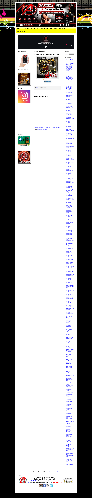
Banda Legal (68, 223)
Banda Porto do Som (69, 282)
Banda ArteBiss (68, 113)
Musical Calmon (69, 389)
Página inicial (47, 127)
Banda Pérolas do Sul (70, 274)
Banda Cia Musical (69, 137)
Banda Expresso (69, 195)
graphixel (49, 471)
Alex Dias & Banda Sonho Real (69, 61)
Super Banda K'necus (70, 448)
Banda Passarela (69, 267)
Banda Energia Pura (69, 172)
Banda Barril (68, 120)
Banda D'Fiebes (69, 149)
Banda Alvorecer (69, 106)
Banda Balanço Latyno (70, 118)
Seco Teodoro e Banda (70, 443)
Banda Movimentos (69, 248)
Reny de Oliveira (69, 436)
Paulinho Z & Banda (69, 427)
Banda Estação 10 (69, 178)
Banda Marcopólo (69, 231)
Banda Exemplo (69, 192)
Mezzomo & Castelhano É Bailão (69, 382)
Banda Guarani (68, 208)
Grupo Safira (68, 371)
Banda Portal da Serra (70, 279)
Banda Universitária (69, 337)
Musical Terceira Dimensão (69, 410)
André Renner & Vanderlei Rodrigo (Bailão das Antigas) (69, 87)
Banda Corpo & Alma (69, 144)
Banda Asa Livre (69, 114)
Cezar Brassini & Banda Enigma (69, 351)
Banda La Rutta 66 (69, 222)
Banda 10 (67, 91)
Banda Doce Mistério (69, 162)
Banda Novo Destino (69, 258)
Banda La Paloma (69, 220)
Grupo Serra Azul (69, 372)
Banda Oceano (68, 260)
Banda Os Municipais (70, 266)
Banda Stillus (68, 323)
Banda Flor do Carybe (70, 201)
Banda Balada (68, 117)
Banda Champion (69, 133)
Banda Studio (68, 325)
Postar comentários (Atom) (42, 129)
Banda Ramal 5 (69, 291)
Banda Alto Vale (69, 104)
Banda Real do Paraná (70, 294)
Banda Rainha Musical (70, 290)
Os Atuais (67, 425)
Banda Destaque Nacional (69, 154)
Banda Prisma (68, 283)
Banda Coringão (69, 143)
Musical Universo (69, 414)
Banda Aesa (68, 96)
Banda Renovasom (69, 298)
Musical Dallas (68, 390)
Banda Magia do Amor (70, 230)
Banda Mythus (68, 251)
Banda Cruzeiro (69, 147)
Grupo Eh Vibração (69, 359)
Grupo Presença (69, 367)
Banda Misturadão (69, 242)
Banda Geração (69, 205)
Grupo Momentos (69, 364)
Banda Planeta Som (69, 275)
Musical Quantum (69, 404)
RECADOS (34, 28)
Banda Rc (67, 293)
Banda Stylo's (68, 326)
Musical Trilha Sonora (70, 412)
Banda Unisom (68, 335)
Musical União (68, 413)
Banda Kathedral (69, 216)
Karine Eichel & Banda (70, 376)
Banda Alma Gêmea (69, 100)
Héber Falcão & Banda (70, 375)
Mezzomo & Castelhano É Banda (69, 385)
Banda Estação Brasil (70, 182)
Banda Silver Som (69, 318)
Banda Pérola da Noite (70, 271)
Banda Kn (67, 218)
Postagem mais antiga (56, 127)
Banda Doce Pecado (69, 163)
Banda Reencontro (69, 297)
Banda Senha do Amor (70, 310)
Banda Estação (68, 177)
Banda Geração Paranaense (69, 207)
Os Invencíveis (68, 426)
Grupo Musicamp (69, 366)
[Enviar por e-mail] (40, 87)
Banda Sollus (68, 320)
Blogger (58, 471)
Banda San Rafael (69, 306)
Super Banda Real (69, 451)
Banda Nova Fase (69, 256)
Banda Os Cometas (69, 263)
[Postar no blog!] (42, 87)
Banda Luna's (68, 226)
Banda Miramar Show (70, 240)
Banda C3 (68, 127)
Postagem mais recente (39, 127)
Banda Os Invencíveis (70, 265)
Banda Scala (68, 309)
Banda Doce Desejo (69, 158)
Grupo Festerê (68, 360)
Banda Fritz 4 (68, 202)
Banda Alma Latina (69, 102)
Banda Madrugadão (69, 229)
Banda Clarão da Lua (70, 138)
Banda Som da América (68, 322)
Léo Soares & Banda (69, 378)
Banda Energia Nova (69, 170)
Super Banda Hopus (69, 446)
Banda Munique (69, 249)
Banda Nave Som (69, 252)
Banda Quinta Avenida (70, 285)
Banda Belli (68, 122)
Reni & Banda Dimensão (68, 431)
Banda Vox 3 (68, 341)
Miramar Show (68, 386)
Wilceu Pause (68, 463)
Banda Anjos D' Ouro (69, 107)
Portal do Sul (68, 429)
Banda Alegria (68, 99)
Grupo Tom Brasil (69, 374)
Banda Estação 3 (69, 179)
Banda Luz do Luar (69, 227)
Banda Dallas (68, 150)
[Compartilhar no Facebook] (44, 87)
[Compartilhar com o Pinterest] (45, 87)
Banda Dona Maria (69, 165)
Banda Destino (68, 155)
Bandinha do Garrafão (70, 349)
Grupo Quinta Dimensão (68, 369)
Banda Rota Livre (69, 302)
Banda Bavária (68, 121)
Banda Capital (68, 129)
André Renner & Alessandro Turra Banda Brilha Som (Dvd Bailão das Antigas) (69, 68)
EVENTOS (62, 28)
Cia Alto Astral (68, 352)
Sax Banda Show (69, 441)
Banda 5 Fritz (68, 93)
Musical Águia (68, 388)
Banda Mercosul (69, 234)
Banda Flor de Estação (70, 199)
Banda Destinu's (69, 156)
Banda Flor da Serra (69, 198)
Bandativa (68, 346)
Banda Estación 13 (69, 186)
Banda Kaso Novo (69, 215)
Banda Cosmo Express (70, 146)
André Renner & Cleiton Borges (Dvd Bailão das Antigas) (69, 77)
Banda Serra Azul (69, 312)
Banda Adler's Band (69, 95)
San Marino (68, 440)
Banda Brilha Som (69, 126)
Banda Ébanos (68, 166)
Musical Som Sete (69, 408)
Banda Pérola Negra (69, 272)
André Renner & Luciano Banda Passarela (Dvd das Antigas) (69, 81)
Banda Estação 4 (69, 181)
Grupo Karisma (68, 363)
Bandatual (68, 347)
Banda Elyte (68, 169)
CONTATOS (44, 28)
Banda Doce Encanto (70, 159)
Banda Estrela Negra (69, 189)
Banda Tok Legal (69, 329)
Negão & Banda (69, 418)
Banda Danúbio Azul (69, 151)
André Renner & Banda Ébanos (69, 75)
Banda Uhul (68, 334)
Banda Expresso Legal (70, 196)
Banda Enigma (68, 173)
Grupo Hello (68, 362)
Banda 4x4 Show (69, 92)
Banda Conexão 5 (69, 142)
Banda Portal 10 (69, 278)
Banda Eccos (68, 167)
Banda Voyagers (69, 342)
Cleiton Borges (68, 354)
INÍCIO (19, 28)
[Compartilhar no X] (43, 87)
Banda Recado (68, 295)
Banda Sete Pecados (70, 313)
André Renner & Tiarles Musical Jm (69, 85)
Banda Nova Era (69, 255)
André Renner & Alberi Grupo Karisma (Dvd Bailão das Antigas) (70, 64)
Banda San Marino (69, 305)
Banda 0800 (68, 89)
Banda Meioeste (69, 233)
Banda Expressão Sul (70, 194)
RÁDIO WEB (21, 31)
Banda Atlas (68, 115)
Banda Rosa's (68, 301)
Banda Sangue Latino (70, 308)
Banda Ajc (68, 98)
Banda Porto (68, 281)
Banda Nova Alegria (69, 254)
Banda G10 (68, 203)
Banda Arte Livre (69, 111)
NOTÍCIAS (53, 28)
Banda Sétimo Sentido (70, 315)
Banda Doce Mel (69, 161)
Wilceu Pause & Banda (70, 464)
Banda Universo (69, 338)
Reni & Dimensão (69, 432)
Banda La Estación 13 (70, 219)
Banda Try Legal (69, 333)
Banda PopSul (68, 277)
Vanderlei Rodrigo (69, 459)
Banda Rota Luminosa (70, 304)
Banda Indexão (68, 210)
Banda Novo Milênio (69, 259)
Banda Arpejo (68, 110)
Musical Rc (68, 405)
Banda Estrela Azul (69, 187)
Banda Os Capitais (69, 262)
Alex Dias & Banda (69, 59)
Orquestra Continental (70, 421)
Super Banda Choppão (68, 445)
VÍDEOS (26, 28)
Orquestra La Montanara (68, 423)
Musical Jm (68, 402)
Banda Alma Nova (69, 103)
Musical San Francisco (70, 407)
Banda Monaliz (68, 247)
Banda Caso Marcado (70, 130)
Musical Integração (69, 401)
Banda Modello (68, 245)
